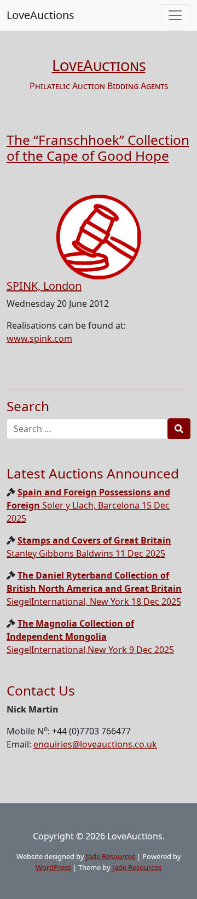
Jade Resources (110, 856)
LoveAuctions (40, 15)
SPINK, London (44, 285)
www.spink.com (39, 338)
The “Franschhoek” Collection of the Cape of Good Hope (98, 148)
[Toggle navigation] (175, 15)
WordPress (53, 867)
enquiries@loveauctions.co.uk (95, 744)
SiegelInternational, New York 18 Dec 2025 (94, 588)
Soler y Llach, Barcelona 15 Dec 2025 (88, 505)
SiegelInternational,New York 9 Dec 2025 (90, 636)
